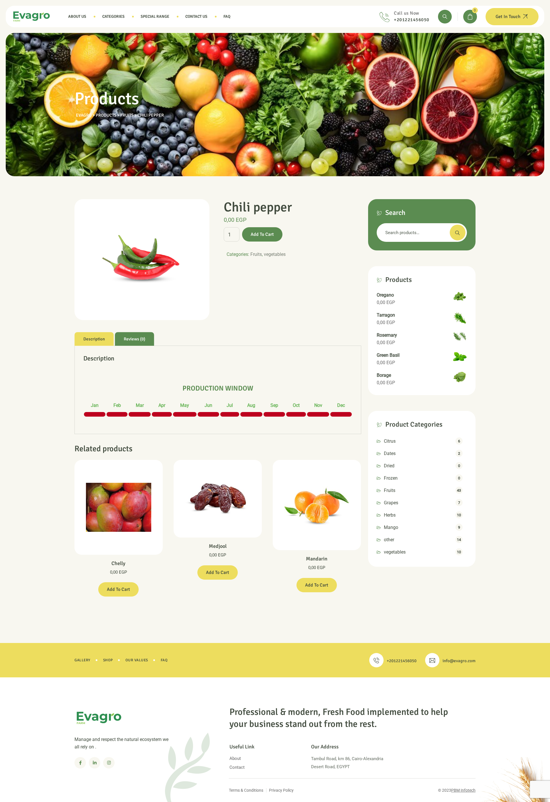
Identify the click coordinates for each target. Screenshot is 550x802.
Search (457, 232)
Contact (237, 767)
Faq (226, 16)
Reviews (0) (134, 339)
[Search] (445, 16)
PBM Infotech (463, 790)
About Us (77, 16)
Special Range (155, 16)
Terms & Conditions (246, 790)
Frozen (391, 478)
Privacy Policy (281, 790)
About (235, 758)
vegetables (275, 254)
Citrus (390, 441)
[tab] (94, 339)
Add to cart (262, 234)
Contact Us (196, 16)
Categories (113, 16)
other (389, 539)
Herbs (390, 515)
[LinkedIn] (94, 762)
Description (94, 339)
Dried (389, 465)
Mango (391, 527)
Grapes (391, 502)
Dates (390, 453)
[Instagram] (109, 762)
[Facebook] (80, 762)
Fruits (256, 254)
